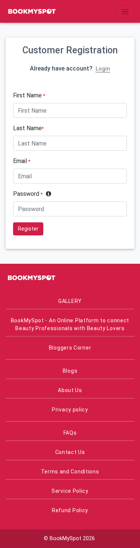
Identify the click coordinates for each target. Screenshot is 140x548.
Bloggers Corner (70, 348)
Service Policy (70, 491)
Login (103, 68)
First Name (29, 95)
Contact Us (70, 452)
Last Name (28, 128)
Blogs (70, 371)
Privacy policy (70, 410)
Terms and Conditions (70, 472)
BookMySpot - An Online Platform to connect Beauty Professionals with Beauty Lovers (70, 324)
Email (21, 161)
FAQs (70, 433)
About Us (70, 390)
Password (28, 193)
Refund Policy (70, 510)
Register (28, 229)
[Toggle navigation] (125, 11)
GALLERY (70, 301)
